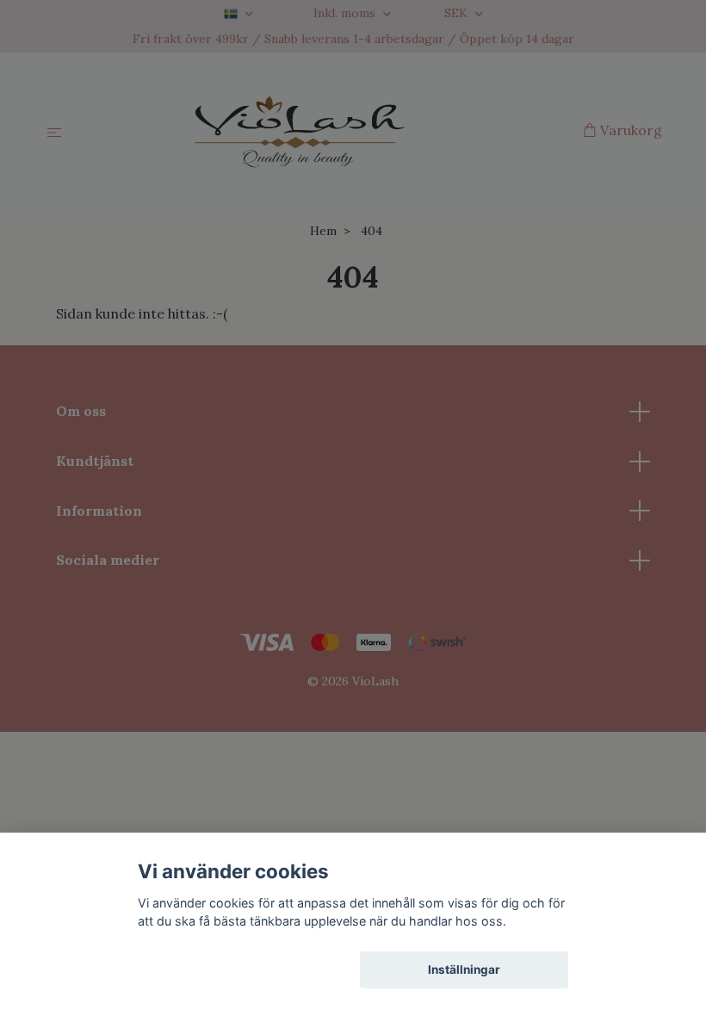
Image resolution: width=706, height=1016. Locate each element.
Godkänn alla (242, 969)
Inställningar (464, 969)
